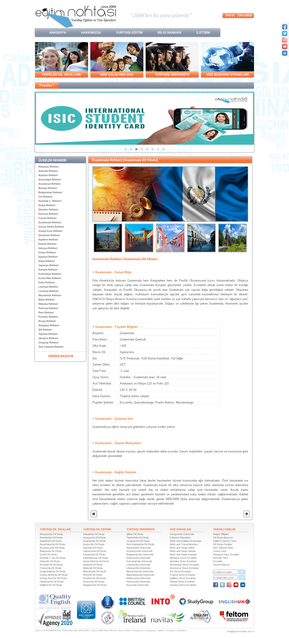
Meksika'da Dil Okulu (94, 571)
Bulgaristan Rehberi (50, 192)
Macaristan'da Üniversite (140, 571)
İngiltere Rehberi (48, 239)
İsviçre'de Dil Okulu (93, 544)
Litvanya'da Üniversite (138, 568)
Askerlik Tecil (220, 558)
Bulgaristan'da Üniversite (140, 554)
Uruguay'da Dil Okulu (138, 541)
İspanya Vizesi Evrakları (183, 585)
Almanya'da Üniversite (138, 547)
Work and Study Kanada (183, 554)
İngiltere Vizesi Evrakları (183, 578)
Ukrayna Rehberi (48, 338)
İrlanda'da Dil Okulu (93, 534)
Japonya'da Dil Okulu (94, 551)
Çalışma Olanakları (180, 537)
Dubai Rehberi (46, 205)
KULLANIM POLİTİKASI (104, 630)
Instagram (150, 630)
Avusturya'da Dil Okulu (52, 547)
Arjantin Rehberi (48, 175)
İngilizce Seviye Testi (224, 541)
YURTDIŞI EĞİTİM (129, 32)
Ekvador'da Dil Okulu (51, 564)
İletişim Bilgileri (221, 534)
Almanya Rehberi (48, 166)
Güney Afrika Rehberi (51, 226)
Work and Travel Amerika (184, 544)
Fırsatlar (217, 561)
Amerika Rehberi (48, 171)
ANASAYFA (57, 32)
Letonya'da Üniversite (138, 564)
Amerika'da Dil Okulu (51, 537)
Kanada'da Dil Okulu (94, 554)
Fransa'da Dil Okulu (50, 568)
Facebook (138, 630)
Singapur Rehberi (48, 325)
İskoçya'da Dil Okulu (94, 537)
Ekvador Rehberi (48, 209)
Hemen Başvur (221, 564)
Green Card (219, 551)
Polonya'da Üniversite (138, 581)
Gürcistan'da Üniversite (139, 561)
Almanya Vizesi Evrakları (183, 558)
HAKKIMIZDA (91, 32)
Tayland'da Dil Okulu (137, 537)
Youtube (170, 630)
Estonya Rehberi (48, 213)
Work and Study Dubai (182, 547)
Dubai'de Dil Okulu (50, 561)
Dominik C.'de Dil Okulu (52, 558)
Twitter (160, 630)
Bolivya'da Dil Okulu (50, 551)
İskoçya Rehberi (47, 248)
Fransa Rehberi (47, 218)
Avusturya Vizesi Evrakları (184, 568)
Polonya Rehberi (48, 308)
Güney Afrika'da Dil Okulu (54, 574)
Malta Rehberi (46, 299)
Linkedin (181, 630)
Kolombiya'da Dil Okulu (95, 558)
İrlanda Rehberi (47, 243)
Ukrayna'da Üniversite (182, 534)
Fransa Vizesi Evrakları (183, 574)
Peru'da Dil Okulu (92, 574)
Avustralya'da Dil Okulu (52, 544)
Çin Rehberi (45, 196)
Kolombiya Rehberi (49, 273)
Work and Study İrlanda (183, 551)
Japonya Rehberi (48, 265)
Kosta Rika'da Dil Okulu (96, 561)
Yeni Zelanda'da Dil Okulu (140, 544)
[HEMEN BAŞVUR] (61, 356)
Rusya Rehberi (47, 321)
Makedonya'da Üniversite (140, 574)
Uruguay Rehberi (48, 342)
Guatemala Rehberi (49, 222)
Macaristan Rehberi (49, 295)
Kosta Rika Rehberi (49, 278)
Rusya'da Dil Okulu (93, 581)
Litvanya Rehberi (48, 291)
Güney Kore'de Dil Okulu (53, 578)
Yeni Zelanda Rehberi (50, 346)
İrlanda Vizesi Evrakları (182, 581)
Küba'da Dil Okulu (93, 564)
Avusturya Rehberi (49, 183)
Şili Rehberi (45, 329)
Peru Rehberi (46, 312)
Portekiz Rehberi (48, 316)
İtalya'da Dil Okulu (93, 547)
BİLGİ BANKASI (169, 32)
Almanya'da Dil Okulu (51, 534)
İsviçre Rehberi (47, 252)
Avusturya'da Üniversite (139, 551)
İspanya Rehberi (48, 256)
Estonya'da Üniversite (138, 558)
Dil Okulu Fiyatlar (222, 544)
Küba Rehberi (46, 282)
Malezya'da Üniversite (138, 578)
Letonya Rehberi (48, 286)
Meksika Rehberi (48, 304)
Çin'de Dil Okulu (48, 554)
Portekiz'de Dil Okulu (94, 578)
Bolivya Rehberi (47, 188)
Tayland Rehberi (48, 334)
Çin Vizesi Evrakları (180, 571)
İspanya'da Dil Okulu (94, 541)
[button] (125, 149)
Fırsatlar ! (47, 85)
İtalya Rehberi (46, 261)
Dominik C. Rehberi (49, 201)
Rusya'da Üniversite (137, 585)
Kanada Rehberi (47, 269)
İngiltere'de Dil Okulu (51, 585)
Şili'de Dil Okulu (134, 534)
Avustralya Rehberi (49, 179)
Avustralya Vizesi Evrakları (184, 564)
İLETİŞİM (203, 32)
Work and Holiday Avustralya (185, 541)
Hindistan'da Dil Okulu (52, 581)
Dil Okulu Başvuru (223, 537)
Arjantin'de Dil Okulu (51, 541)
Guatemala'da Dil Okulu (52, 571)
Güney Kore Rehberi (50, 231)
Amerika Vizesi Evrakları (183, 561)
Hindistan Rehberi (49, 235)
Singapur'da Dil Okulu (95, 585)
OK (242, 572)
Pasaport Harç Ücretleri (226, 554)
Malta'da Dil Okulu (93, 568)
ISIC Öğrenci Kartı (223, 547)
